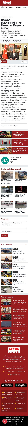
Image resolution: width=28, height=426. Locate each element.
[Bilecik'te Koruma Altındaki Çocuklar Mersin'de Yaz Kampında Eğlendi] (21, 204)
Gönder (4, 235)
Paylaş (4, 61)
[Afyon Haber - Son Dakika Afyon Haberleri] (7, 2)
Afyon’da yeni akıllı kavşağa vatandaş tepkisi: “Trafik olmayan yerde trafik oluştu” (20, 275)
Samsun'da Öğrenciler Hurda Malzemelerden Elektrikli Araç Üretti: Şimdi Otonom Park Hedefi (19, 291)
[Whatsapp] (20, 381)
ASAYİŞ (18, 7)
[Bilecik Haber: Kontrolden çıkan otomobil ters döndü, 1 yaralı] (7, 175)
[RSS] (22, 381)
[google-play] (20, 385)
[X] (8, 381)
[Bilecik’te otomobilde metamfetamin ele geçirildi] (7, 204)
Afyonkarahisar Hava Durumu (20, 393)
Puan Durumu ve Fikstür (7, 404)
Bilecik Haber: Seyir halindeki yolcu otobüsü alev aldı (20, 195)
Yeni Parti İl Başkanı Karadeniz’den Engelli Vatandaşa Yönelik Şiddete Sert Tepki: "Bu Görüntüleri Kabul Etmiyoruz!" (20, 260)
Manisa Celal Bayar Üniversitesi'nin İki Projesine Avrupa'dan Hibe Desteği (19, 283)
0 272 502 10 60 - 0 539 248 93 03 (15, 371)
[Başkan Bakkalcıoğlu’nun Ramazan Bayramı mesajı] (14, 51)
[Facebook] (5, 381)
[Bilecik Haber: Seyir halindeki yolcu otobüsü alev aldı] (21, 189)
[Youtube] (14, 381)
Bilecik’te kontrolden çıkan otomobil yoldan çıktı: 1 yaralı (21, 181)
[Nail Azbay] (5, 160)
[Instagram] (11, 381)
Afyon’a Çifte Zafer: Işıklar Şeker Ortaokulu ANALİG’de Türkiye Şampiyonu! (19, 268)
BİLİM (14, 279)
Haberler (4, 17)
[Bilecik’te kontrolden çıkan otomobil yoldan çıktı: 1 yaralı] (21, 175)
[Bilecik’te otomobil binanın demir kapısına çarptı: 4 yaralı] (7, 189)
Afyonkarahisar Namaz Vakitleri (7, 398)
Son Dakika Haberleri (6, 409)
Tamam (14, 424)
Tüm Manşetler (20, 403)
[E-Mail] (11, 162)
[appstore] (7, 385)
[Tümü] (26, 244)
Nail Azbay (13, 159)
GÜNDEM (4, 7)
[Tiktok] (17, 381)
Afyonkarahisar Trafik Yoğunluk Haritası (20, 399)
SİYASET (11, 7)
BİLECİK (11, 17)
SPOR (25, 7)
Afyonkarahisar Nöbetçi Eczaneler (7, 393)
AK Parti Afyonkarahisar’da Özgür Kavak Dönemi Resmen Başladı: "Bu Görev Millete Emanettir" (19, 252)
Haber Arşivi (20, 408)
